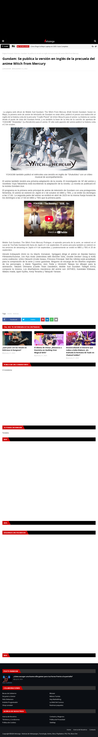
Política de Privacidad (57, 719)
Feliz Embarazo (7, 699)
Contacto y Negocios (57, 716)
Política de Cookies (9, 722)
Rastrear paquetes (56, 705)
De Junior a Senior (8, 696)
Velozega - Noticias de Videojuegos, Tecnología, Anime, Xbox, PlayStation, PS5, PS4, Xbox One (45, 734)
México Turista (55, 696)
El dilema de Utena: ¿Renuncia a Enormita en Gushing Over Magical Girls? (48, 350)
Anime (9, 314)
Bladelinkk (7, 69)
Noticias (17, 53)
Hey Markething (55, 699)
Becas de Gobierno (9, 693)
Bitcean (52, 693)
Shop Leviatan (7, 705)
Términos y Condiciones (11, 719)
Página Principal (7, 53)
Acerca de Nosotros (9, 716)
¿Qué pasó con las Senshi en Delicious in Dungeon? (14, 348)
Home (69, 730)
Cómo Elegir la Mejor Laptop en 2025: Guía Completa (49, 46)
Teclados (5, 433)
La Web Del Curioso (57, 702)
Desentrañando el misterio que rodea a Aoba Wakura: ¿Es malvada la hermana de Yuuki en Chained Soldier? (80, 351)
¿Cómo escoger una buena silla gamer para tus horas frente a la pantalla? (43, 676)
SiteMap (53, 722)
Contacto (92, 730)
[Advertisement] (49, 19)
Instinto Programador (10, 702)
